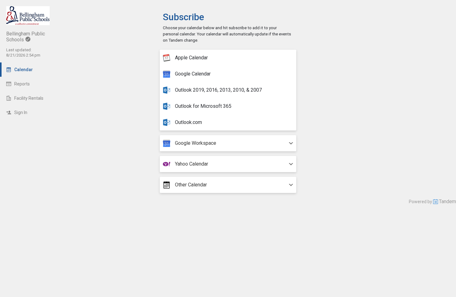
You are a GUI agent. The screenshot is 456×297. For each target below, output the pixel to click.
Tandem (447, 201)
